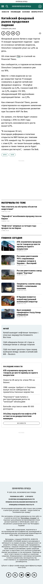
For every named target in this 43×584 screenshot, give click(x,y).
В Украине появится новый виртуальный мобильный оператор (27, 299)
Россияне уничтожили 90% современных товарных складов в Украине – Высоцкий (27, 260)
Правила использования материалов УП (21, 502)
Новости (5, 12)
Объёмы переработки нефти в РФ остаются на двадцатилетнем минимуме (19, 416)
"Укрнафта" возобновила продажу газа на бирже (21, 217)
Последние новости (12, 366)
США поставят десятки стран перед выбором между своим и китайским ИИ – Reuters (20, 351)
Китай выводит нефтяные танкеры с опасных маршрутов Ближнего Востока (20, 335)
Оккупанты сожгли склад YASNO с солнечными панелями (29, 286)
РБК (18, 56)
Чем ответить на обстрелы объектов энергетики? (19, 208)
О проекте (29, 496)
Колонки (26, 12)
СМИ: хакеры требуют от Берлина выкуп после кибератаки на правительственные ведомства (19, 389)
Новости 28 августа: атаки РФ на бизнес (19, 381)
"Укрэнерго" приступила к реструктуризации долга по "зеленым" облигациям (16, 399)
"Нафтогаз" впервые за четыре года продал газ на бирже (18, 227)
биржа (5, 154)
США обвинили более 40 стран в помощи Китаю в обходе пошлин (19, 343)
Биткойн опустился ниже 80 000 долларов (18, 407)
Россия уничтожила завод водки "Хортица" (29, 271)
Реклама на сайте (17, 496)
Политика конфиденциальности (22, 499)
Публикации (16, 12)
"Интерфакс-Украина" (28, 518)
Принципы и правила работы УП (21, 504)
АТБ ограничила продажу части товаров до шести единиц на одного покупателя (29, 245)
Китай (12, 154)
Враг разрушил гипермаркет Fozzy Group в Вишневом (29, 312)
